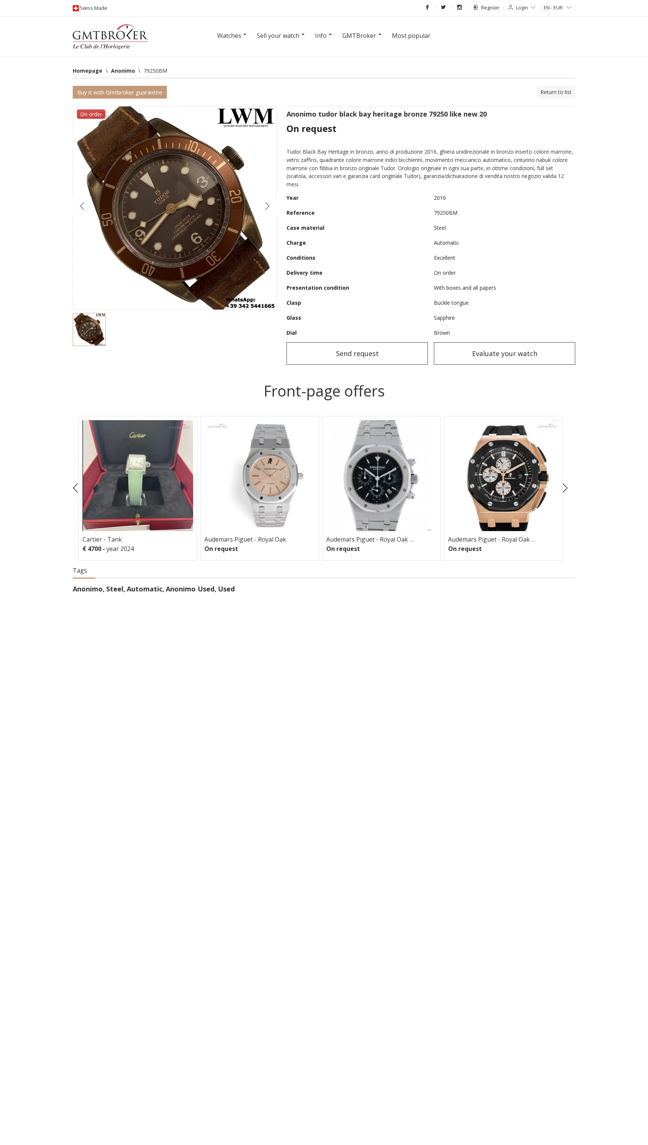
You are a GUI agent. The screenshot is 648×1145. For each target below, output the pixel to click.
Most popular (411, 35)
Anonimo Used (190, 588)
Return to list (556, 92)
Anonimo (88, 588)
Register (490, 7)
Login (522, 7)
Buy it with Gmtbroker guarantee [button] (119, 92)
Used (226, 588)
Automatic (144, 588)
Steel (114, 588)
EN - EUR (554, 7)
